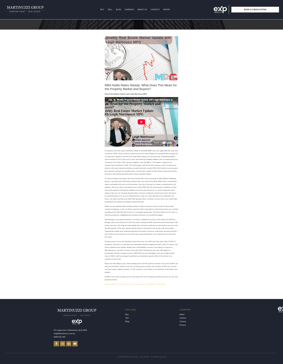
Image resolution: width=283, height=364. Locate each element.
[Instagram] (62, 343)
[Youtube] (75, 343)
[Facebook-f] (56, 343)
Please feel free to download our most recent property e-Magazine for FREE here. (135, 284)
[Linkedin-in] (68, 343)
